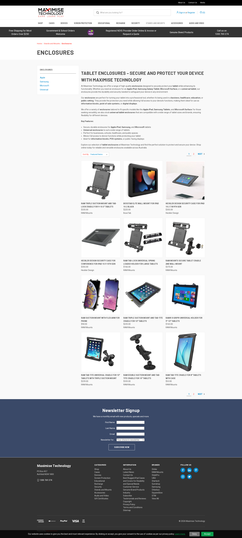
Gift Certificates (101, 498)
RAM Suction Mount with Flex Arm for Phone (100, 319)
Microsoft (44, 85)
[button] (90, 32)
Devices (64, 23)
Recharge (120, 23)
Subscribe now (121, 447)
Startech (156, 481)
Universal (44, 89)
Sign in (182, 12)
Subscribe (127, 496)
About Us (181, 3)
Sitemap (127, 510)
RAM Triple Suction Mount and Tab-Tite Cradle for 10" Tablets (143, 319)
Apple (42, 77)
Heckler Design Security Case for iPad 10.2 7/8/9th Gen (185, 205)
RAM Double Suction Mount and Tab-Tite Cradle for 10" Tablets (141, 377)
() (203, 12)
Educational (104, 23)
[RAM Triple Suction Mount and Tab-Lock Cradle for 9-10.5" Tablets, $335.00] (101, 180)
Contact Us (192, 3)
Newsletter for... (108, 440)
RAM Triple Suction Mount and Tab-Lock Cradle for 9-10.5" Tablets (99, 205)
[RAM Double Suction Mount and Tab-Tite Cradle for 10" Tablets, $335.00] (143, 352)
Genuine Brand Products (181, 32)
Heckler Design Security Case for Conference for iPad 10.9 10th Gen (98, 262)
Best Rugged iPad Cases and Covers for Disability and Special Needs (134, 481)
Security (135, 23)
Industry (126, 493)
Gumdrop (156, 484)
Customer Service (131, 487)
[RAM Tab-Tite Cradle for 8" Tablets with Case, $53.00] (185, 352)
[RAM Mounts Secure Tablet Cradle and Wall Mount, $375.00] (185, 237)
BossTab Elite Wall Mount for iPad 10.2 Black (141, 205)
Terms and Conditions (132, 507)
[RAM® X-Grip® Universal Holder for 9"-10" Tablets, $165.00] (185, 295)
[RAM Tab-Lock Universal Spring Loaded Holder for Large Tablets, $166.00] (143, 237)
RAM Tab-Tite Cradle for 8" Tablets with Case (183, 377)
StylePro (155, 475)
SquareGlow (157, 493)
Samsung (44, 81)
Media (202, 3)
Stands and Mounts (155, 23)
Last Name (110, 428)
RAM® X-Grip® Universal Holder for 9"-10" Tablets (184, 319)
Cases (51, 23)
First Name (110, 422)
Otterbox (156, 490)
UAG (154, 478)
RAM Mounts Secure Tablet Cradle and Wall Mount (183, 262)
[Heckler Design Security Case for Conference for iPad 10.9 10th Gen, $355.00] (101, 237)
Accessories (177, 23)
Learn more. (180, 534)
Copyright (127, 501)
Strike (154, 469)
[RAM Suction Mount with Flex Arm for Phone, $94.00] (101, 295)
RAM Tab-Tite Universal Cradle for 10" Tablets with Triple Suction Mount (100, 377)
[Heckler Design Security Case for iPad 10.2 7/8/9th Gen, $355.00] (185, 180)
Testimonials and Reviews (134, 498)
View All (155, 498)
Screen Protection (83, 23)
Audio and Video (196, 23)
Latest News (128, 472)
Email (112, 434)
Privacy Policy (129, 504)
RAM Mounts (157, 472)
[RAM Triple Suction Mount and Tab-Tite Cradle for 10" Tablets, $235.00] (143, 295)
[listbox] (99, 154)
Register (191, 12)
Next (200, 154)
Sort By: (86, 154)
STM (154, 496)
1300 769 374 (46, 480)
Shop (40, 23)
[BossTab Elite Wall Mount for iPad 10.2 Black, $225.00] (143, 180)
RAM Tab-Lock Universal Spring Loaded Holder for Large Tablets (140, 262)
